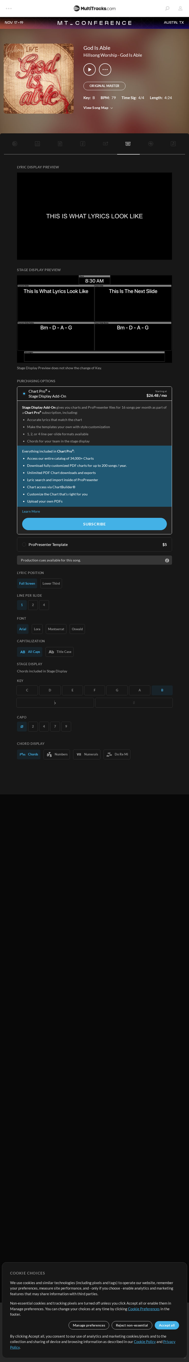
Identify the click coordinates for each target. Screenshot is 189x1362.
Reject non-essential (132, 1325)
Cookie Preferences (144, 1309)
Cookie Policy (145, 1341)
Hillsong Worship (100, 55)
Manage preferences (89, 1325)
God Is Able (131, 55)
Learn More (31, 511)
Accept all (167, 1325)
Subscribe (94, 524)
